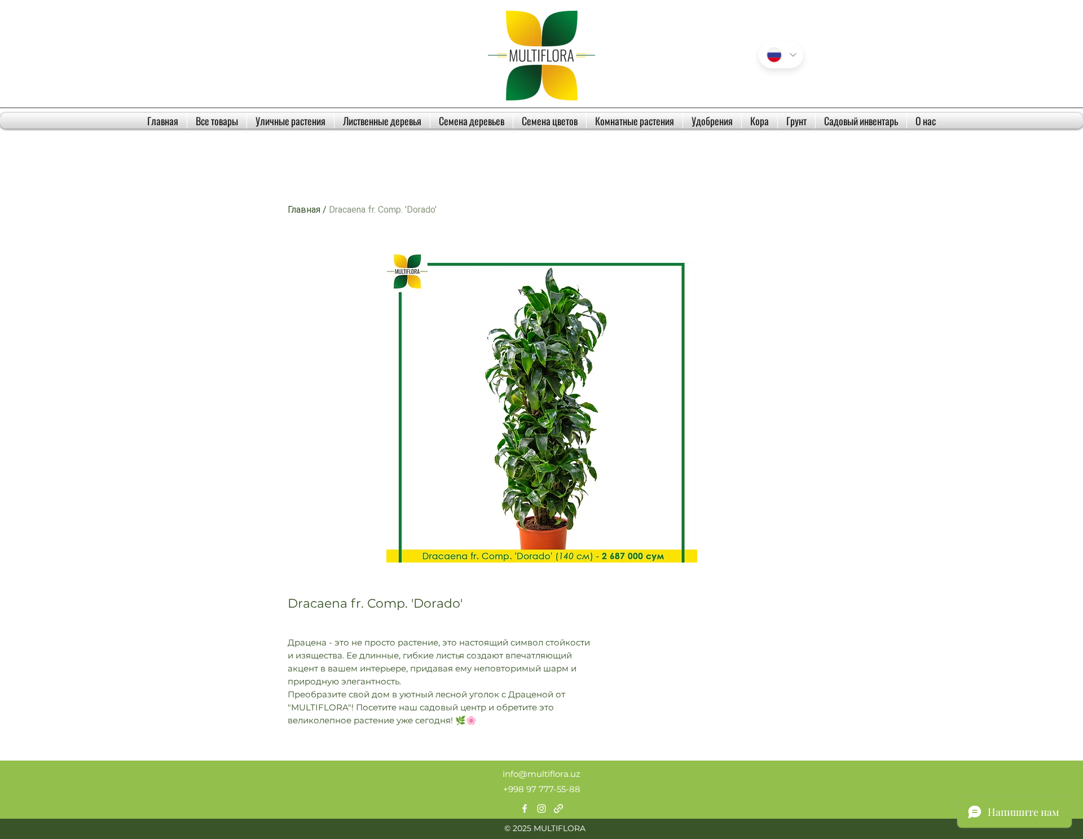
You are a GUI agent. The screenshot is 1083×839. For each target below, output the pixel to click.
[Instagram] (541, 808)
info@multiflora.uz (541, 773)
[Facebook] (524, 808)
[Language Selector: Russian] (781, 55)
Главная (304, 209)
